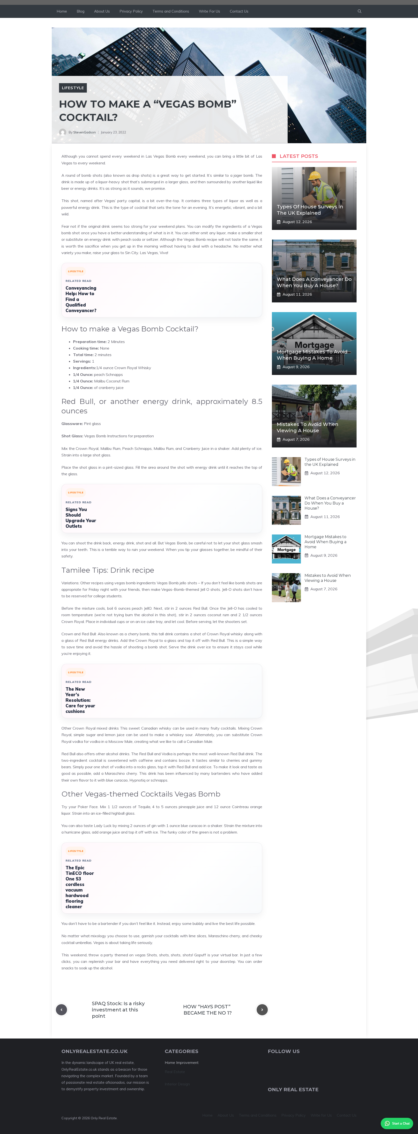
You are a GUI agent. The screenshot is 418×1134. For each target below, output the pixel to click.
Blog (80, 11)
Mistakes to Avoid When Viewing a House (328, 578)
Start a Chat (401, 1123)
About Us (102, 11)
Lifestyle (73, 87)
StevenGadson (84, 132)
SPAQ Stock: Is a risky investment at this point (118, 1010)
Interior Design (177, 1084)
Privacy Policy (131, 11)
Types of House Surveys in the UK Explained (330, 462)
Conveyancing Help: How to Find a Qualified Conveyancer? (81, 299)
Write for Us (321, 1115)
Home (62, 11)
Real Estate (175, 1071)
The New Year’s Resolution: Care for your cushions (80, 700)
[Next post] (262, 1009)
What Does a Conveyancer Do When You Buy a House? (330, 503)
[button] (359, 11)
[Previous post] (61, 1009)
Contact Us (239, 11)
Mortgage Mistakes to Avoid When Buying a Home (325, 541)
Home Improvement (182, 1062)
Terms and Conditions (170, 11)
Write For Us (209, 11)
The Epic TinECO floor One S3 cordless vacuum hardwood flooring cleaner (80, 887)
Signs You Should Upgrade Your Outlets (81, 518)
